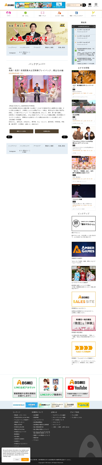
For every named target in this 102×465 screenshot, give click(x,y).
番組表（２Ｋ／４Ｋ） (20, 415)
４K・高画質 (77, 181)
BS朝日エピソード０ (20, 431)
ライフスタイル (77, 96)
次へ (65, 136)
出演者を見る (46, 131)
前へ (9, 136)
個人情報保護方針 (38, 427)
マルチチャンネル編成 (59, 415)
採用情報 (36, 417)
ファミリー (84, 181)
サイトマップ (56, 424)
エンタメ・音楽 (59, 15)
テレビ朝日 (75, 415)
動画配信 (16, 434)
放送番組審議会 (37, 422)
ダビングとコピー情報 (59, 417)
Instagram (12, 53)
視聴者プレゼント (19, 422)
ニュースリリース (38, 419)
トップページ (12, 47)
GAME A (16, 441)
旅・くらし (26, 15)
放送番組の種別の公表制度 (41, 424)
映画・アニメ (42, 15)
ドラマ (8, 15)
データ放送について (58, 419)
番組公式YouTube (19, 429)
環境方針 (36, 437)
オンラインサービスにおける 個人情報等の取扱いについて (41, 432)
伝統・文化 (80, 123)
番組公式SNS (18, 424)
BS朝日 (9, 5)
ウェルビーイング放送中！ (22, 419)
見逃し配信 (61, 47)
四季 (75, 123)
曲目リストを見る (21, 131)
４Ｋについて (56, 422)
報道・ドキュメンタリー (76, 15)
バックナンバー (24, 47)
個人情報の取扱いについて (41, 429)
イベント (16, 446)
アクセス (36, 440)
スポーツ (93, 15)
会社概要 (36, 415)
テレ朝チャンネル (77, 417)
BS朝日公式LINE (19, 427)
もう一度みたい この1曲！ (24, 53)
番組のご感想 (49, 47)
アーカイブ (37, 47)
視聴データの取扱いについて (41, 435)
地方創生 (16, 436)
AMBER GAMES (19, 439)
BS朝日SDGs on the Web (21, 417)
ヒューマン (85, 96)
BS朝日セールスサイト (21, 443)
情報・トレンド (77, 153)
